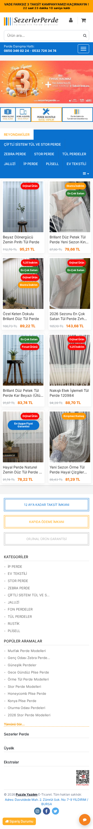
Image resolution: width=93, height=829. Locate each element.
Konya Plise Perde (22, 701)
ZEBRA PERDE (15, 154)
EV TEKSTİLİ (76, 164)
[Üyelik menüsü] (71, 21)
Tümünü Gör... (14, 724)
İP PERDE (31, 164)
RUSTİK (13, 623)
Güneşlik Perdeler (22, 665)
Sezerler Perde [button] (16, 734)
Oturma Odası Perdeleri (26, 708)
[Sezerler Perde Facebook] (46, 811)
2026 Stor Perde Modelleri (29, 715)
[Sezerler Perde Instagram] (37, 811)
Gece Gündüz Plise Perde (28, 672)
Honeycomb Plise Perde (27, 693)
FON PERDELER (20, 609)
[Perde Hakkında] (77, 114)
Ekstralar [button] (11, 762)
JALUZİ (10, 164)
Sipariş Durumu (21, 821)
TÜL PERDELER (74, 154)
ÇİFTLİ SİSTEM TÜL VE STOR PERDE (32, 144)
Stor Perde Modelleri (24, 686)
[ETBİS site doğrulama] (82, 777)
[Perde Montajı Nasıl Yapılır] (46, 114)
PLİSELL (52, 164)
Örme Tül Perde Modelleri (28, 679)
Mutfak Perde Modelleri (27, 651)
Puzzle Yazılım (26, 794)
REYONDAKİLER (16, 134)
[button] (84, 21)
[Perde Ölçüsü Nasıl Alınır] (15, 114)
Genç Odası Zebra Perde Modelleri (29, 658)
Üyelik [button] (9, 748)
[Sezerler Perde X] (55, 811)
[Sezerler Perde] (31, 21)
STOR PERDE (44, 154)
